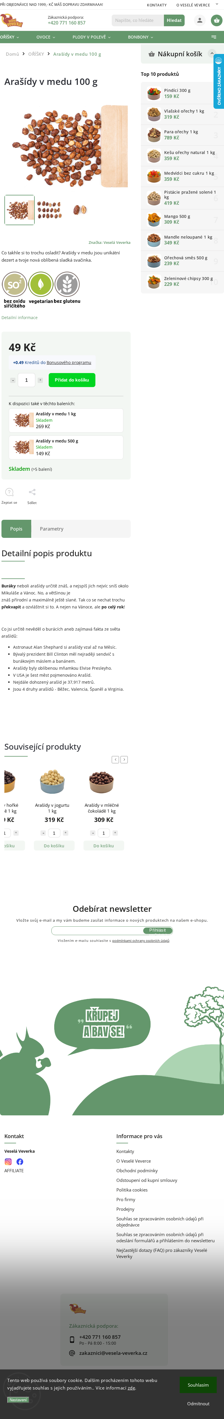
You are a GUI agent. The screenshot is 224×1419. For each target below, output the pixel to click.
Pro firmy (125, 1199)
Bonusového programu (69, 362)
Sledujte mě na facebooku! (19, 1161)
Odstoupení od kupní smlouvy (146, 1180)
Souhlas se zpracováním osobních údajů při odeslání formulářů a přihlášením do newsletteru (165, 1237)
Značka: (110, 242)
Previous (116, 759)
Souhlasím (198, 1385)
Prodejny (125, 1209)
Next (125, 759)
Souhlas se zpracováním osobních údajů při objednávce (160, 1222)
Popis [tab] (16, 529)
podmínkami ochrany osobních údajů (140, 940)
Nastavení (18, 1400)
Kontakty (157, 5)
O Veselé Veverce (193, 5)
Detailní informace (19, 317)
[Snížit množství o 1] (12, 380)
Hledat (174, 20)
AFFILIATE (14, 1171)
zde (131, 1388)
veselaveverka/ (8, 1161)
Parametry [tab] (51, 529)
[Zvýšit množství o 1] (40, 380)
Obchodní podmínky (137, 1171)
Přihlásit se (157, 931)
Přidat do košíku (72, 379)
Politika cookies (132, 1190)
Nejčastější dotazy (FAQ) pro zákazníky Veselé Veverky (161, 1253)
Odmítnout (198, 1403)
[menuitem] (14, 37)
